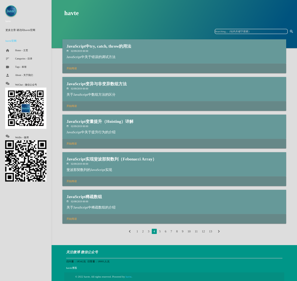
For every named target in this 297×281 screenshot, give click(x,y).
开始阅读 (72, 68)
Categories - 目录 (19, 59)
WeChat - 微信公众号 (26, 84)
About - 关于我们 (19, 75)
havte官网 (11, 41)
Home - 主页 (17, 50)
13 (210, 231)
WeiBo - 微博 (22, 137)
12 (203, 231)
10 (189, 231)
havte (71, 13)
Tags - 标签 (16, 67)
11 (196, 231)
